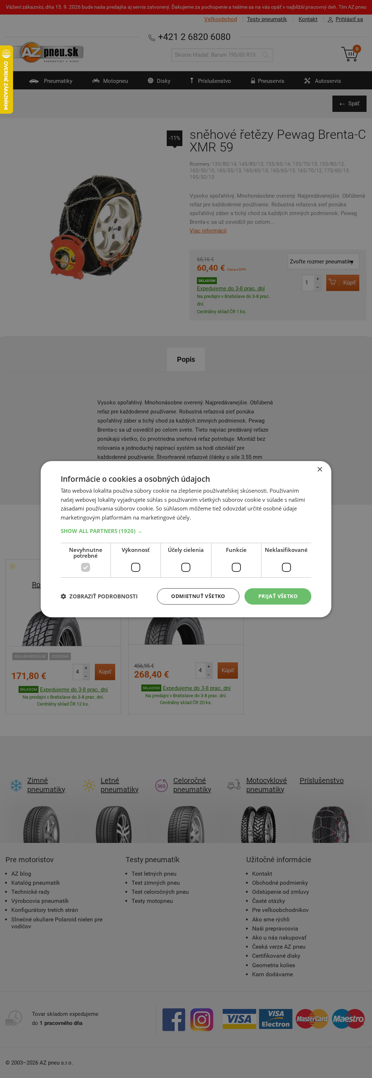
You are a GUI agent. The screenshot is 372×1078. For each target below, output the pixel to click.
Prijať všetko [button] (278, 596)
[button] (186, 531)
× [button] (319, 469)
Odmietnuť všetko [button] (198, 596)
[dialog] (186, 539)
